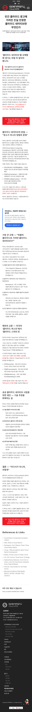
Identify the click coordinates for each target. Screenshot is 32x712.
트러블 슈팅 (8, 683)
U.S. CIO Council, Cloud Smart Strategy (17, 557)
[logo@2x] (13, 8)
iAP (5, 649)
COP (5, 644)
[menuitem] (14, 1)
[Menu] (27, 8)
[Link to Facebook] (21, 704)
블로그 (6, 673)
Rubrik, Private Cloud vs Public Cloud (16, 555)
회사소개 (6, 693)
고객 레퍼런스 (7, 659)
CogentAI (7, 647)
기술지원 (7, 669)
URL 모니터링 (8, 634)
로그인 (14, 1)
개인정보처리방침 (9, 688)
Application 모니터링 (10, 627)
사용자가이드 (8, 666)
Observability (8, 652)
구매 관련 (7, 678)
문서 (6, 664)
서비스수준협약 (8, 691)
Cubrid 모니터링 (9, 636)
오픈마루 (7, 676)
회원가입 (18, 1)
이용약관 (6, 686)
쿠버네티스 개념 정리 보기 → (14, 225)
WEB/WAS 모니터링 (10, 631)
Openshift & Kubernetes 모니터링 (13, 629)
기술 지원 (7, 680)
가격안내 (6, 657)
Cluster (6, 639)
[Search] (23, 8)
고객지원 (6, 662)
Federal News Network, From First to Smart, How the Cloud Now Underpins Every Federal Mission (16, 562)
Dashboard (7, 642)
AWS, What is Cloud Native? (13, 543)
